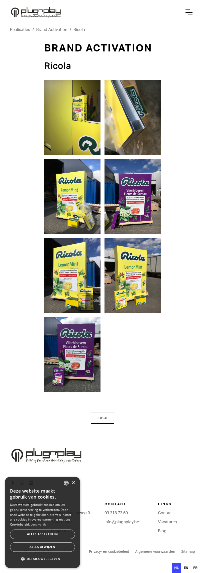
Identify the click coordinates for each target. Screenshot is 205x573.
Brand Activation (51, 30)
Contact (165, 513)
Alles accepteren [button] (42, 534)
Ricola (79, 30)
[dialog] (42, 522)
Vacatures (167, 522)
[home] (61, 12)
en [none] (186, 568)
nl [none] (176, 568)
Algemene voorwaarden (155, 551)
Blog (162, 531)
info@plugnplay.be (121, 522)
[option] (186, 568)
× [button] (73, 483)
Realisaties (20, 30)
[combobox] (66, 483)
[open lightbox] (72, 117)
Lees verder (39, 524)
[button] (190, 12)
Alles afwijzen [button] (43, 547)
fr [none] (195, 568)
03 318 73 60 (116, 513)
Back (103, 417)
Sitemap (188, 551)
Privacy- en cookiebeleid (109, 551)
